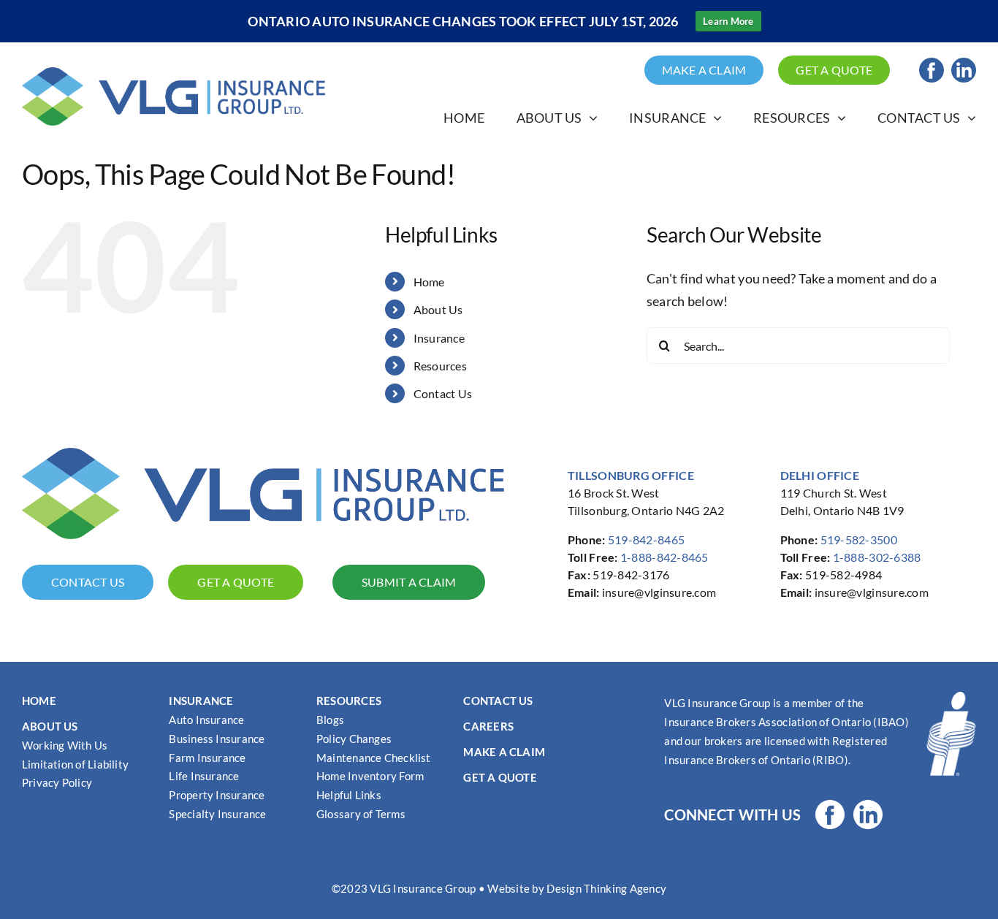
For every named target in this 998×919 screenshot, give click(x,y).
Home (429, 282)
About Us (438, 309)
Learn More (728, 21)
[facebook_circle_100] (931, 64)
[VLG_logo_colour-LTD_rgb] (173, 74)
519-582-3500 (858, 539)
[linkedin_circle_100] (963, 64)
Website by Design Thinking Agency (576, 888)
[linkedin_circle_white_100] (868, 806)
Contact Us (443, 393)
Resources (440, 366)
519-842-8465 (646, 539)
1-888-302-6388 (877, 557)
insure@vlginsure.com (659, 592)
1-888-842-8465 (664, 557)
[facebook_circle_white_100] (830, 806)
